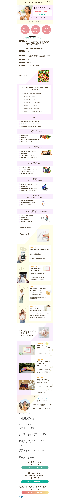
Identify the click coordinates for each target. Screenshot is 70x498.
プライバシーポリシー (22, 497)
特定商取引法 (21, 496)
